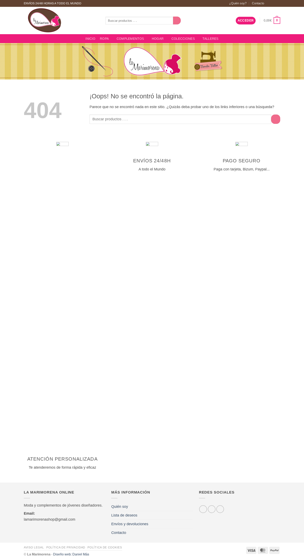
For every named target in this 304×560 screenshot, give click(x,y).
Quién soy (119, 506)
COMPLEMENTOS (130, 38)
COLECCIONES (183, 38)
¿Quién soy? (238, 3)
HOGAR (158, 38)
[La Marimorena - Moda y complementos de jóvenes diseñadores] (61, 20)
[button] (246, 20)
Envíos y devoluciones (129, 524)
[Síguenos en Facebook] (269, 3)
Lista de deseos (124, 515)
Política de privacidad (65, 547)
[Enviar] (177, 20)
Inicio (90, 38)
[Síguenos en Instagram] (273, 3)
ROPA (104, 38)
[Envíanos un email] (277, 3)
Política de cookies (104, 547)
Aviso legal (34, 547)
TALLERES (210, 38)
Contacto (258, 3)
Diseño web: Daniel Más (71, 554)
